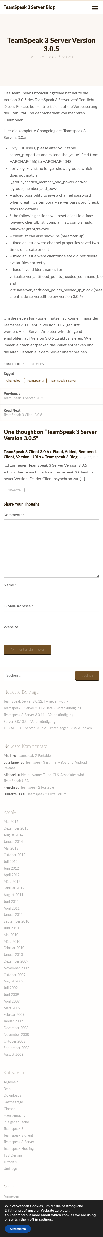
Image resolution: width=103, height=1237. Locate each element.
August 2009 (14, 981)
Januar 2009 (13, 1021)
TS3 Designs (13, 1155)
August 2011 (14, 895)
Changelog (13, 380)
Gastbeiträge (13, 1102)
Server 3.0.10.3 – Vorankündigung (30, 722)
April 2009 (12, 1001)
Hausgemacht (14, 1115)
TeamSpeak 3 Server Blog (29, 7)
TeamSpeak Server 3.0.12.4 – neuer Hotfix (36, 701)
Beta (7, 1089)
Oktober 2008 (15, 1041)
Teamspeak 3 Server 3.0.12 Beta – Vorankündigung (43, 708)
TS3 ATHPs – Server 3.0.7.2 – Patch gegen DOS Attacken (48, 728)
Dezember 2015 (16, 828)
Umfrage (10, 1169)
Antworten (14, 490)
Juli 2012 (11, 862)
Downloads (12, 1095)
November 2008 (16, 1035)
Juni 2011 (11, 902)
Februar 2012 (14, 888)
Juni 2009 (11, 995)
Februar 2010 (14, 948)
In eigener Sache (16, 1122)
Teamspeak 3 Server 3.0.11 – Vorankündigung (39, 715)
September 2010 (17, 921)
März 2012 (12, 882)
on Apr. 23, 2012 (88, 457)
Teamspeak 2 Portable (34, 756)
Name (10, 585)
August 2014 (14, 835)
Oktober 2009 (15, 975)
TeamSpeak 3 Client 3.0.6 (23, 413)
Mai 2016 (11, 822)
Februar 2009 (14, 1015)
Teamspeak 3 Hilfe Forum (47, 794)
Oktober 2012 (15, 855)
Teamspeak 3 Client (18, 1135)
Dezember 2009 (16, 961)
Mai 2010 (11, 935)
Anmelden (11, 1196)
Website (11, 627)
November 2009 (16, 968)
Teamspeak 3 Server (55, 57)
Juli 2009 (11, 988)
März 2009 (12, 1008)
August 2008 (14, 1054)
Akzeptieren (18, 1229)
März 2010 (12, 942)
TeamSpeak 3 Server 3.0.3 (23, 396)
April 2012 (12, 875)
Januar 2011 (13, 915)
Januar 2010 (13, 955)
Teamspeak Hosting (19, 1149)
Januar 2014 (13, 842)
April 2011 (12, 908)
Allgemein (11, 1082)
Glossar (9, 1109)
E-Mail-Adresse (19, 606)
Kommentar (15, 515)
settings (45, 1219)
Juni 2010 (11, 928)
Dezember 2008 (16, 1028)
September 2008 (17, 1048)
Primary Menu (95, 8)
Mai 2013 (11, 848)
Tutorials (10, 1162)
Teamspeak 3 (35, 380)
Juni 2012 (11, 868)
